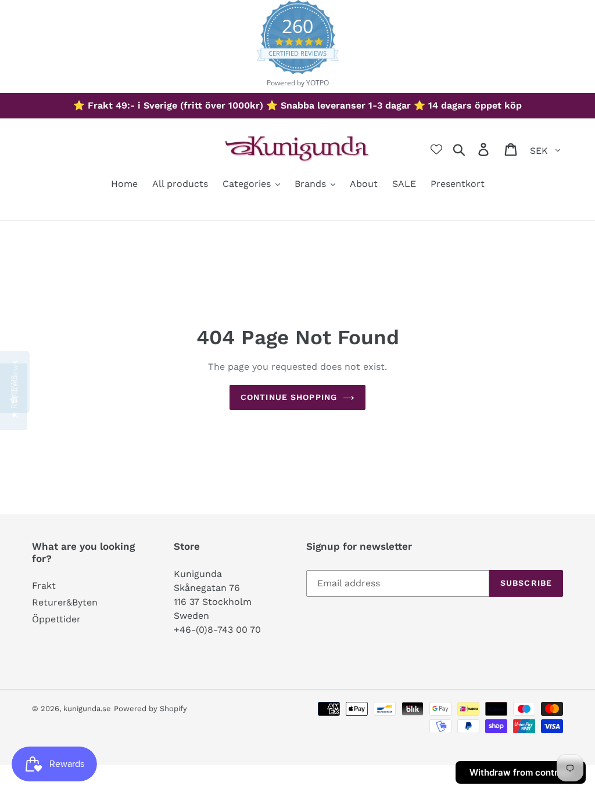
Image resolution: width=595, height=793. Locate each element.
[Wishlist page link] (436, 149)
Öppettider (56, 619)
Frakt (44, 585)
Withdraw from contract (520, 772)
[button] (13, 396)
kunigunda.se (87, 708)
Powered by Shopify (150, 708)
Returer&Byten (65, 602)
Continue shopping (289, 397)
